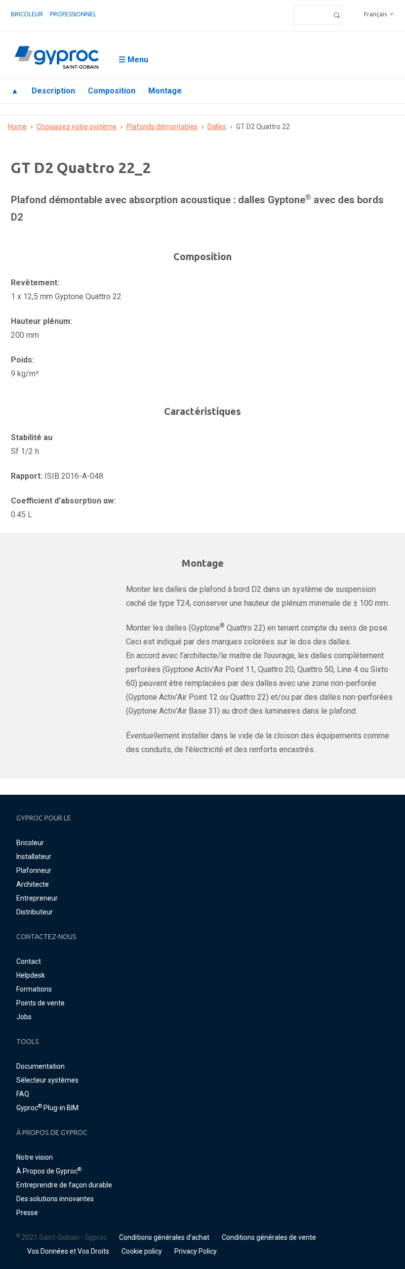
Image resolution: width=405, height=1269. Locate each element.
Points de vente (40, 1003)
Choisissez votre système (77, 127)
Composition (111, 90)
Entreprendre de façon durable (64, 1185)
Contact (28, 961)
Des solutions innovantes (55, 1199)
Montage (165, 90)
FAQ (22, 1094)
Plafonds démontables (162, 127)
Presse (27, 1213)
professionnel (73, 14)
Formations (34, 989)
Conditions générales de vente (269, 1237)
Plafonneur (33, 870)
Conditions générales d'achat (164, 1237)
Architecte (32, 884)
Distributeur (34, 912)
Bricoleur (27, 14)
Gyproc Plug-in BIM (47, 1108)
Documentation (40, 1066)
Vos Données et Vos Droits (68, 1251)
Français (375, 14)
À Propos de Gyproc (48, 1171)
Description (53, 90)
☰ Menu (133, 59)
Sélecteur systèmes (47, 1080)
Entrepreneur (37, 898)
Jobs (24, 1017)
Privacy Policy (195, 1251)
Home (17, 127)
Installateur (33, 857)
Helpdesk (30, 975)
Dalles (216, 127)
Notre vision (34, 1157)
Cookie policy (142, 1251)
